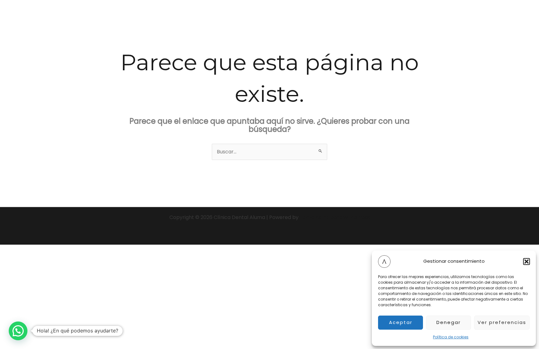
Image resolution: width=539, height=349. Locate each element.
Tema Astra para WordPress (335, 217)
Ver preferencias (502, 322)
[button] (526, 261)
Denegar (448, 322)
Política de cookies (451, 337)
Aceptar (400, 322)
